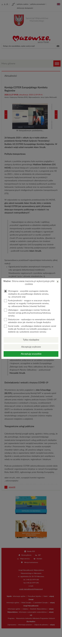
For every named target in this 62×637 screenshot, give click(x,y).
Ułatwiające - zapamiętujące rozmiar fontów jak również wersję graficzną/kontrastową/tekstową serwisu (29, 313)
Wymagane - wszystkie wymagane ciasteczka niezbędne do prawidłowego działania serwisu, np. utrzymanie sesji (28, 294)
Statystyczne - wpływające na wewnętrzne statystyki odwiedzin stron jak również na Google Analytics (31, 321)
